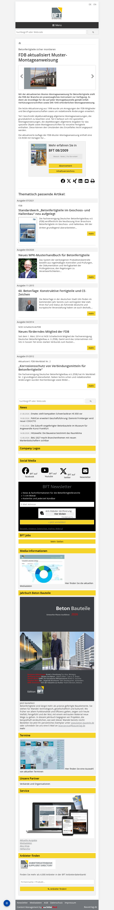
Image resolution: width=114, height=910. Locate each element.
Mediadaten (26, 843)
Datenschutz (56, 902)
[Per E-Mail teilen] (87, 181)
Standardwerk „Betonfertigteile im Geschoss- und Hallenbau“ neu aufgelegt (54, 212)
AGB (46, 902)
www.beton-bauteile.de (82, 722)
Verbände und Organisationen (35, 783)
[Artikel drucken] (93, 181)
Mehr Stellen (57, 541)
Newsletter (22, 902)
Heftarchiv (25, 848)
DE (90, 4)
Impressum (70, 902)
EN (95, 4)
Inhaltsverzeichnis (65, 171)
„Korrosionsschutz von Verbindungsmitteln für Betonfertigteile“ (52, 367)
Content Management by (29, 907)
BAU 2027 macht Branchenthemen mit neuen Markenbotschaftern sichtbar (48, 439)
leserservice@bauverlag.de (71, 725)
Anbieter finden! (58, 888)
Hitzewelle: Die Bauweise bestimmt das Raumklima (51, 433)
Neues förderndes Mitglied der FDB (43, 332)
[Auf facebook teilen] (63, 182)
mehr (91, 233)
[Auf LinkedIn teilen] (81, 182)
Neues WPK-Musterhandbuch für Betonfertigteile (54, 255)
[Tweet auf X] (69, 182)
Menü (58, 25)
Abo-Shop (25, 846)
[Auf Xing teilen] (75, 182)
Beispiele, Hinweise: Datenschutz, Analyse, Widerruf (41, 528)
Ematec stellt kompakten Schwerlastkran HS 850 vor (51, 413)
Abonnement (65, 165)
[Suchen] (93, 32)
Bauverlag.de (90, 907)
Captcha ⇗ (68, 517)
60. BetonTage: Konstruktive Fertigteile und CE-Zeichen (52, 292)
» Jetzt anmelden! (57, 522)
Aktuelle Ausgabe (28, 840)
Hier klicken (60, 513)
